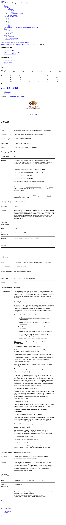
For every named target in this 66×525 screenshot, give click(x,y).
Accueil (3, 44)
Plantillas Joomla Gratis (7, 42)
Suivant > (6, 512)
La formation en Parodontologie (15, 96)
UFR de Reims (9, 87)
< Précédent (7, 511)
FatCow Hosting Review (22, 42)
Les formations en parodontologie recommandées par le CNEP (23, 44)
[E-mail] (6, 93)
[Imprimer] (7, 92)
